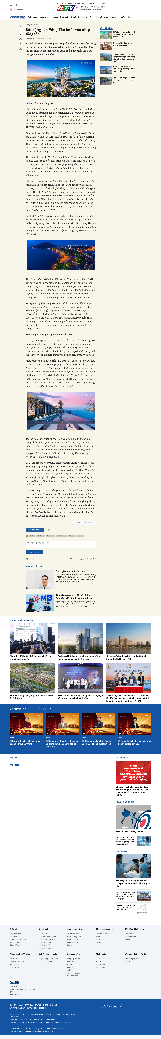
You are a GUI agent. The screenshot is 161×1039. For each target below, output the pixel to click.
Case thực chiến (73, 939)
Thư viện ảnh (43, 709)
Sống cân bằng (73, 954)
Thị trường (100, 939)
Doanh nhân (45, 17)
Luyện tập (70, 964)
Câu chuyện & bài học (46, 948)
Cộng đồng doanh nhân (18, 939)
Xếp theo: (73, 559)
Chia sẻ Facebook (36, 530)
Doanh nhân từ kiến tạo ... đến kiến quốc (22, 991)
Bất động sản (40, 25)
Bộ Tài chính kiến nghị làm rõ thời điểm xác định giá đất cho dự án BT (124, 34)
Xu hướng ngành (16, 942)
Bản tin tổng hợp (16, 945)
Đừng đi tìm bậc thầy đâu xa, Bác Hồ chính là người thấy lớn (97, 742)
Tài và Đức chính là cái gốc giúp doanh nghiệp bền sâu (134, 742)
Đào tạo (70, 945)
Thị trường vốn (130, 937)
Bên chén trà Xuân (16, 994)
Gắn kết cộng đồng (45, 961)
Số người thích (91, 559)
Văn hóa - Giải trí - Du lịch (136, 954)
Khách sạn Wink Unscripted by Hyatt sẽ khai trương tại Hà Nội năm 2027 (127, 657)
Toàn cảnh (32, 17)
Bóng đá (70, 967)
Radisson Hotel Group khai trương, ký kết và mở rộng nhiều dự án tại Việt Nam (79, 657)
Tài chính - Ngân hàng (98, 17)
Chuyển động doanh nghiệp (49, 959)
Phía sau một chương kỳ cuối (129, 831)
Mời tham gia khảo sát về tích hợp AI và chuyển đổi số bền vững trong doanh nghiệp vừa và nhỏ (125, 841)
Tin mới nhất (18, 9)
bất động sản (61, 536)
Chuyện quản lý (72, 942)
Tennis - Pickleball (73, 973)
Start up (99, 937)
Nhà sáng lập (43, 934)
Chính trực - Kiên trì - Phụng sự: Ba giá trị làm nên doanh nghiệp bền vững (62, 744)
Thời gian (81, 559)
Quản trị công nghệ (74, 937)
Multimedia (15, 709)
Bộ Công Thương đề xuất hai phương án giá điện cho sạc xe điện (124, 80)
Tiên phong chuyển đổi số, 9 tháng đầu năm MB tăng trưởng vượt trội (74, 597)
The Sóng (40, 536)
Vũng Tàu (80, 536)
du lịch (71, 536)
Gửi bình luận (34, 552)
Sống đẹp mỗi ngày (74, 959)
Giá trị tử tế (14, 964)
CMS (132, 1037)
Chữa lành (71, 961)
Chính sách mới (15, 934)
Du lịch (127, 961)
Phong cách (14, 959)
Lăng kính (99, 942)
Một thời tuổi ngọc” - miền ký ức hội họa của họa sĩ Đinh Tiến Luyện (125, 907)
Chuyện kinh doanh (79, 17)
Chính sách (129, 934)
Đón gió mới (14, 986)
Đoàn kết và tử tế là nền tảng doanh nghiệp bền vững (25, 742)
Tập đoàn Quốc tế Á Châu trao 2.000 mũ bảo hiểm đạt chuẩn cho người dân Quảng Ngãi (125, 895)
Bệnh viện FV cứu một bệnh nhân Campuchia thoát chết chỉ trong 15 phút (133, 883)
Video (25, 709)
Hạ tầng (128, 939)
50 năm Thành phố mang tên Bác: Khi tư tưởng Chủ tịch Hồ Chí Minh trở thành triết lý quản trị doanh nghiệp (132, 791)
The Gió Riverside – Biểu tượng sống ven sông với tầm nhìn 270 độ (124, 69)
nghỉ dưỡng (50, 536)
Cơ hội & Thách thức (103, 934)
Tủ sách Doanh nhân (17, 961)
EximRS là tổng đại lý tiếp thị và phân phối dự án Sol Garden (31, 696)
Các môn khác (72, 976)
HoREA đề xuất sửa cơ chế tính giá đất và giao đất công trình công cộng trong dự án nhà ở (124, 57)
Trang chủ (29, 25)
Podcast (33, 709)
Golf (68, 970)
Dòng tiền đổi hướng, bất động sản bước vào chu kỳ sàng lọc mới (31, 657)
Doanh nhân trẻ (44, 945)
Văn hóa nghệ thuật (132, 959)
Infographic (54, 709)
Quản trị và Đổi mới (60, 17)
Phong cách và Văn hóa (120, 17)
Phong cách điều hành (47, 939)
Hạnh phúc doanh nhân (47, 937)
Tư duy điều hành (73, 934)
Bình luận (13, 937)
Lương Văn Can (15, 967)
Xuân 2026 (14, 982)
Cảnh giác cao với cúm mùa (70, 571)
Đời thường (121, 851)
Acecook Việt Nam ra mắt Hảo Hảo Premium (123, 44)
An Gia (32, 536)
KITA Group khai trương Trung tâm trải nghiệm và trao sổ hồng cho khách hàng (80, 696)
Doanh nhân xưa (45, 942)
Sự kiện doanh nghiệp (48, 954)
